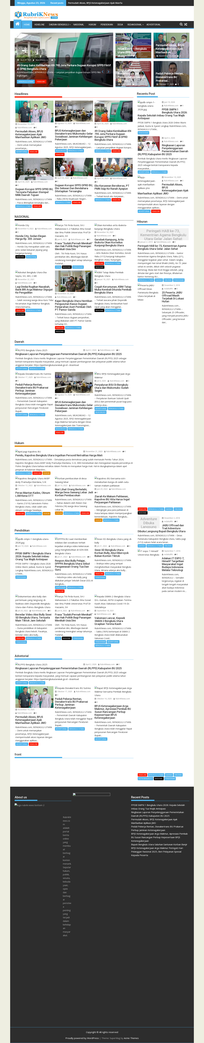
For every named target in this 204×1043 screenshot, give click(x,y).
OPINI (58, 267)
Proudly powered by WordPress (82, 1038)
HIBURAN (168, 280)
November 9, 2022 (25, 228)
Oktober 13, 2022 (25, 485)
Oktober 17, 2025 (166, 84)
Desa (120, 24)
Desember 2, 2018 (172, 518)
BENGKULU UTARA (26, 81)
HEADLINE (39, 24)
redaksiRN (168, 288)
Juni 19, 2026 (126, 56)
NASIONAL (78, 24)
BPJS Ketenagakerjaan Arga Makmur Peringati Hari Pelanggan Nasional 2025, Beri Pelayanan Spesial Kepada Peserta (157, 851)
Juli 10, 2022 (62, 485)
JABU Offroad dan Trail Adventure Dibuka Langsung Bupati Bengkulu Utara (148, 523)
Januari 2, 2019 (146, 242)
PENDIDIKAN (107, 24)
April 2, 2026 (126, 84)
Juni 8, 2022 (62, 239)
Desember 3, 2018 (172, 285)
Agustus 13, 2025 (64, 123)
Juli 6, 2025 (101, 381)
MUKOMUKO (61, 151)
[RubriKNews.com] (18, 23)
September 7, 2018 (172, 551)
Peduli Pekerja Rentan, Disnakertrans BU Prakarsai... (170, 77)
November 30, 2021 (105, 232)
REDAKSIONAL (135, 24)
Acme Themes (131, 1038)
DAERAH (159, 280)
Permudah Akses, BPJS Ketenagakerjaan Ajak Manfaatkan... (170, 49)
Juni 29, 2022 (102, 489)
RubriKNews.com (42, 60)
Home (27, 24)
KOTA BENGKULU (145, 778)
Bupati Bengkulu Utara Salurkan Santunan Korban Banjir (159, 844)
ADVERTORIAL (154, 24)
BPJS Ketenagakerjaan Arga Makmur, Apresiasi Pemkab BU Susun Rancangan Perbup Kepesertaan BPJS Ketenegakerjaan (159, 837)
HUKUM (92, 24)
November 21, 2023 (93, 451)
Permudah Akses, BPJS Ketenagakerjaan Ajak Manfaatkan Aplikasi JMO (105, 2)
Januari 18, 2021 (103, 279)
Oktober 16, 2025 (104, 698)
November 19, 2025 (167, 56)
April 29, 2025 (102, 178)
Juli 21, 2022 (62, 557)
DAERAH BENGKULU (59, 24)
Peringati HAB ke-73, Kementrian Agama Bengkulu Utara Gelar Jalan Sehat (163, 235)
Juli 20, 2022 (22, 610)
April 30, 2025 (26, 60)
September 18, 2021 (105, 610)
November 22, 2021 (25, 279)
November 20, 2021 (65, 293)
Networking (31, 257)
